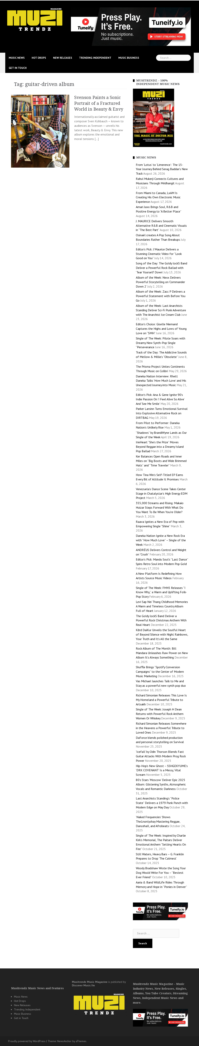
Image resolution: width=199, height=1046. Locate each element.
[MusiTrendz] (35, 19)
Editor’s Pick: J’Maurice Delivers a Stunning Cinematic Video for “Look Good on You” (159, 253)
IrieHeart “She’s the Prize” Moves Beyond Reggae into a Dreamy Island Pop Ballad (160, 446)
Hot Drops (39, 57)
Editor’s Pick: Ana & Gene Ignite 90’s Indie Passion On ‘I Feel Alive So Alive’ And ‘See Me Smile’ (160, 399)
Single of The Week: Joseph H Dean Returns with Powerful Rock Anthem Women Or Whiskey (159, 713)
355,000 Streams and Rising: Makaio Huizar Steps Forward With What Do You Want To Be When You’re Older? (159, 507)
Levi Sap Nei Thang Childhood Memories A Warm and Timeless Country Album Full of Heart (162, 606)
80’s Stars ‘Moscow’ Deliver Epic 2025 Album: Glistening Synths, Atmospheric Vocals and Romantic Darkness (161, 784)
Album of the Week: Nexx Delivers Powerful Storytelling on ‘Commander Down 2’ (160, 281)
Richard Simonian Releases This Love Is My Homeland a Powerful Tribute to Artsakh (161, 699)
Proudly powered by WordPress (26, 1041)
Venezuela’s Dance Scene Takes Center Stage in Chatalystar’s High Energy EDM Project (161, 493)
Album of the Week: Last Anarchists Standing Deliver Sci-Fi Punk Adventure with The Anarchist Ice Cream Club (161, 310)
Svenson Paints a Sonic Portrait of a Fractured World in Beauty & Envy (98, 103)
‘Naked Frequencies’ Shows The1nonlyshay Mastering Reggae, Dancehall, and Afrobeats (158, 821)
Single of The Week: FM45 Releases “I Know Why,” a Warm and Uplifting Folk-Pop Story (161, 592)
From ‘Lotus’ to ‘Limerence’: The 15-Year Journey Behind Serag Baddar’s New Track (162, 169)
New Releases (62, 57)
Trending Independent (95, 57)
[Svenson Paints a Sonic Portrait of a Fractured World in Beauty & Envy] (40, 131)
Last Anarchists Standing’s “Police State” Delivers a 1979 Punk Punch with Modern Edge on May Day (162, 802)
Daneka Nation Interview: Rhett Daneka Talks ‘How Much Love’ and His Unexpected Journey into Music (161, 380)
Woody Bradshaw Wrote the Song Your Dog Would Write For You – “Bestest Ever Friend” (161, 872)
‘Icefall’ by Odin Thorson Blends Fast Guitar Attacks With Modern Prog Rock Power (161, 756)
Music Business (128, 57)
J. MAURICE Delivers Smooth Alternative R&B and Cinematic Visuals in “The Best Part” (161, 225)
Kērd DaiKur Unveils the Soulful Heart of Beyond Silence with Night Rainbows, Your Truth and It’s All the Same (162, 634)
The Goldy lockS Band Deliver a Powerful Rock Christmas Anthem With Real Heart (161, 620)
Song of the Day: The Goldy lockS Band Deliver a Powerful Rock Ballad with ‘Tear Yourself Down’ (161, 267)
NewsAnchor (64, 1041)
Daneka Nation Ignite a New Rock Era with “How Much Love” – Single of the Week (161, 540)
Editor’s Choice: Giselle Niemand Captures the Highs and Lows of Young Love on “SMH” (161, 328)
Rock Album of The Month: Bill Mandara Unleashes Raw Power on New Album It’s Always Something (162, 652)
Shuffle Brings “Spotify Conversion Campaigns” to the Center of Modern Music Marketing (160, 671)
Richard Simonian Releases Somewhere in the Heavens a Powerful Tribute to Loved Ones (161, 728)
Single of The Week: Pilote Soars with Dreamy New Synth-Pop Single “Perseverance (160, 342)
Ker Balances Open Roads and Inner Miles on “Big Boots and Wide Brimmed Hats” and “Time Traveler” (161, 460)
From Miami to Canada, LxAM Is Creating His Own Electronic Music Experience (158, 197)
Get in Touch (18, 68)
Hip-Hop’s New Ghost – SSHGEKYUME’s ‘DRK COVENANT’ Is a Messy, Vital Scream (162, 770)
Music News (17, 57)
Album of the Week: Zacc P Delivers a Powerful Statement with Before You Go (160, 295)
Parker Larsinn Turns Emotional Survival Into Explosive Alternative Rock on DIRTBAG (162, 413)
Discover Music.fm (83, 985)
